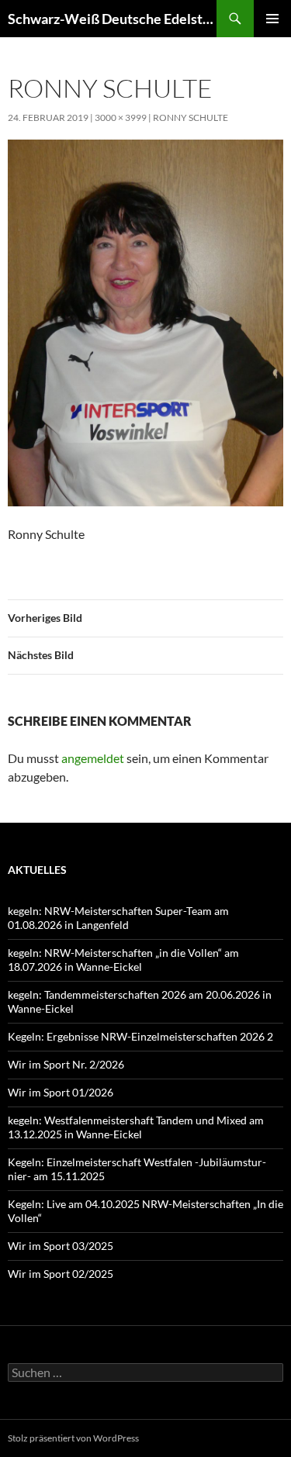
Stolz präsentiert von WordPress (73, 1438)
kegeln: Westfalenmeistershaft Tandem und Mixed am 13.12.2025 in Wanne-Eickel (136, 1127)
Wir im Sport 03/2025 (60, 1245)
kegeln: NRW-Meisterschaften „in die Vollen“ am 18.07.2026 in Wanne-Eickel (123, 959)
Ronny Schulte (190, 117)
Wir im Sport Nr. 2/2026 (66, 1064)
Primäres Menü (272, 18)
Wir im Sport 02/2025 (60, 1273)
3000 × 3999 (121, 117)
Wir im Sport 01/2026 (60, 1092)
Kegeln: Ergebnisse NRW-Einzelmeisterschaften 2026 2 (140, 1036)
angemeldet (92, 758)
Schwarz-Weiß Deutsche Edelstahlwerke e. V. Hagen (112, 18)
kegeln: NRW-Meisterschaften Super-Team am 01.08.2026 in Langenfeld (118, 917)
